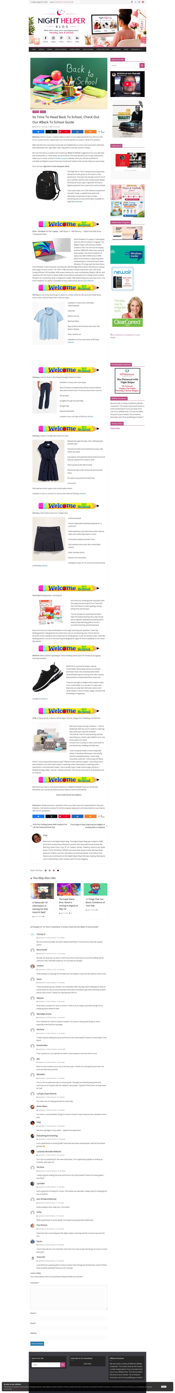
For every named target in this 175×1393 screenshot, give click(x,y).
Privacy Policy (115, 428)
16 (71, 913)
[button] (141, 49)
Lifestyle (41, 49)
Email (33, 1323)
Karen (39, 1241)
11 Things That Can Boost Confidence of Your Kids (95, 902)
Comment (34, 1283)
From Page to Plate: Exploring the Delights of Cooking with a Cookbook (88, 825)
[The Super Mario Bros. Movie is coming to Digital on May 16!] (69, 884)
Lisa (48, 127)
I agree (164, 1387)
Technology (117, 49)
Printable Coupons (61, 158)
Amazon (44, 699)
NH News (35, 111)
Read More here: (17, 1389)
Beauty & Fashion (61, 49)
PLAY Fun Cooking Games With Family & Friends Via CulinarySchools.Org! (50, 825)
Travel (126, 49)
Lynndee (41, 1183)
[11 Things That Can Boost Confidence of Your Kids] (95, 884)
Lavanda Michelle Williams (49, 1151)
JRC (38, 1058)
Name (33, 1313)
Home (34, 49)
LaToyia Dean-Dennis (47, 1093)
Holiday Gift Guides (103, 49)
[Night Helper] (87, 10)
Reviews (49, 49)
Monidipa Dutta (44, 1014)
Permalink (61, 938)
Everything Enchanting (47, 1135)
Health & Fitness (88, 49)
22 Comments (56, 127)
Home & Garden (75, 49)
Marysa (40, 998)
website (79, 201)
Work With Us (135, 49)
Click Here (87, 1364)
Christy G (41, 934)
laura (39, 979)
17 (98, 910)
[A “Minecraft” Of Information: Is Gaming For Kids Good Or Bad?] (42, 884)
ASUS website (88, 281)
